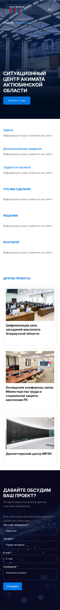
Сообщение (10, 566)
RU (50, 9)
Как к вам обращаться (16, 524)
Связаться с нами (16, 100)
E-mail (7, 552)
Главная (8, 22)
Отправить (12, 586)
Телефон (9, 538)
